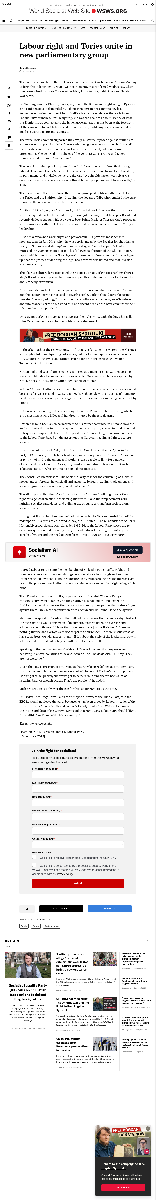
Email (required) (41, 797)
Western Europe (52, 926)
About (145, 4)
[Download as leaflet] (9, 129)
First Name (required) (44, 769)
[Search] (152, 21)
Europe (36, 926)
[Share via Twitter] (9, 97)
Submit (78, 883)
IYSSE (83, 28)
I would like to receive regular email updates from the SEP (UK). (77, 857)
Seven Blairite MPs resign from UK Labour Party (52, 732)
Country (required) (43, 839)
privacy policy (64, 874)
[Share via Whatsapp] (9, 105)
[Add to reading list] (9, 145)
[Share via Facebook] (9, 89)
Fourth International (37, 28)
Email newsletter (41, 852)
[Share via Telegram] (9, 113)
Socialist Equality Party (64, 28)
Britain (24, 926)
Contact (136, 4)
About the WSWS (97, 28)
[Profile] (152, 5)
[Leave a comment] (9, 137)
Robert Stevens (28, 67)
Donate (126, 28)
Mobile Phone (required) (46, 810)
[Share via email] (9, 121)
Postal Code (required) (45, 825)
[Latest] (11, 21)
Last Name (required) (44, 783)
